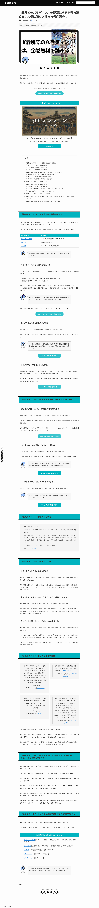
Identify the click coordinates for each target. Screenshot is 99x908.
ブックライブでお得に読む (49, 505)
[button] (41, 68)
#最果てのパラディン (69, 671)
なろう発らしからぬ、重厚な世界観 (37, 186)
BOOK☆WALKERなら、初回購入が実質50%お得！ (41, 174)
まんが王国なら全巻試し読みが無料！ (38, 167)
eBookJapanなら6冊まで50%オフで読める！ (40, 177)
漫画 (20, 20)
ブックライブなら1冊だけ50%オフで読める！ (40, 179)
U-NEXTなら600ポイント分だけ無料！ (38, 169)
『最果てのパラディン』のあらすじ (36, 182)
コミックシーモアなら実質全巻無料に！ (38, 165)
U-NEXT (23, 246)
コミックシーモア (26, 239)
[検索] (93, 2)
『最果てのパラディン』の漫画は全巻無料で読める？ (42, 163)
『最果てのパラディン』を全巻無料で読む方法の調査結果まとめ (45, 201)
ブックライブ (28, 858)
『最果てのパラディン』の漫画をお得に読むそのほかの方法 (44, 172)
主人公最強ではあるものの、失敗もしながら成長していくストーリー (46, 189)
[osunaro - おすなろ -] (10, 2)
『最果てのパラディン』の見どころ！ (37, 184)
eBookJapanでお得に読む (49, 473)
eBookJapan (28, 854)
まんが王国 (24, 242)
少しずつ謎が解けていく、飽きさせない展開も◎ (41, 191)
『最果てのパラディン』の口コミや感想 (38, 194)
